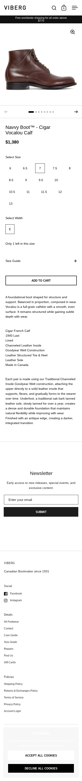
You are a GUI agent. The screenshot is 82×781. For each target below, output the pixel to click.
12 (60, 192)
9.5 (41, 180)
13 (10, 203)
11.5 (44, 192)
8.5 (11, 180)
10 (56, 180)
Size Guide (13, 261)
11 (28, 192)
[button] (76, 111)
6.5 (25, 168)
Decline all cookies (41, 768)
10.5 (12, 192)
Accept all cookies (41, 755)
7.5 (55, 168)
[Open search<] (54, 7)
